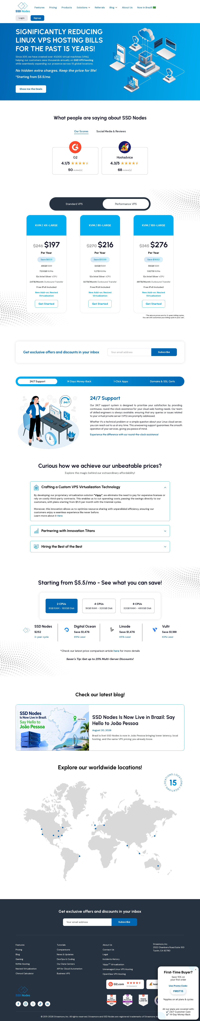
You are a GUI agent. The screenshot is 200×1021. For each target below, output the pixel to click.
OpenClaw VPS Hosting (114, 974)
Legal (105, 954)
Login (21, 18)
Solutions (82, 7)
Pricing (53, 7)
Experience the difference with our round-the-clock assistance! (124, 434)
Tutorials (61, 944)
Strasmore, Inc (151, 1016)
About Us (127, 7)
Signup (37, 18)
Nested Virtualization (26, 968)
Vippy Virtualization (113, 964)
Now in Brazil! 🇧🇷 (146, 7)
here (116, 651)
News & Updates (65, 954)
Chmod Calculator (25, 973)
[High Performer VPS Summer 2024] (111, 1000)
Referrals (100, 7)
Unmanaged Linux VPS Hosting (118, 969)
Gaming (19, 959)
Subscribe (164, 352)
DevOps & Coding (66, 959)
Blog (112, 7)
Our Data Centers (66, 964)
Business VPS (63, 973)
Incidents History (111, 959)
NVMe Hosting (23, 964)
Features (39, 7)
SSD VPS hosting (83, 60)
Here (59, 515)
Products (67, 7)
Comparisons (63, 949)
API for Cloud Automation (69, 968)
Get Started (46, 304)
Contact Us (108, 949)
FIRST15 (178, 991)
